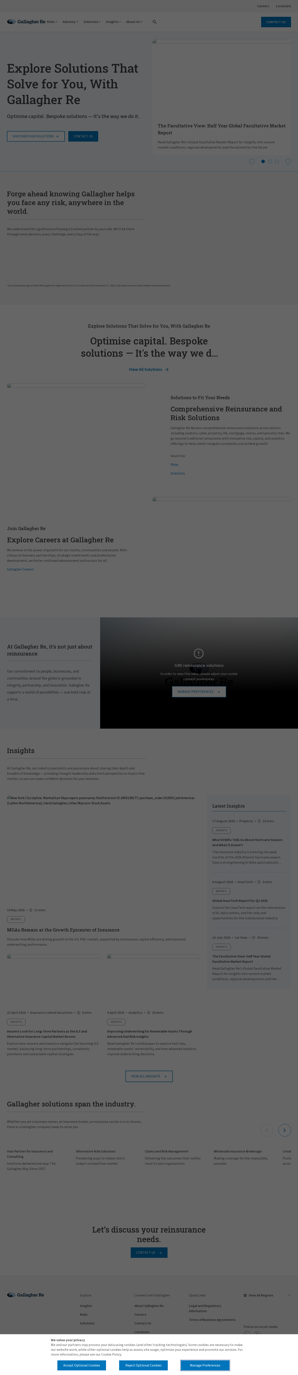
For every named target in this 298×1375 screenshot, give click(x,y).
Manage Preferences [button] (205, 1365)
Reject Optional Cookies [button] (143, 1365)
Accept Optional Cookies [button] (81, 1365)
